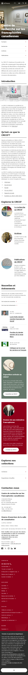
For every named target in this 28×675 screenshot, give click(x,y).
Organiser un (8, 620)
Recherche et (7, 598)
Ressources (7, 574)
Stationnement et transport (11, 612)
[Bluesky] (15, 548)
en (15, 3)
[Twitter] (5, 548)
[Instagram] (8, 548)
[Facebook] (2, 548)
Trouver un (6, 569)
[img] (5, 3)
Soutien (6, 577)
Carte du (6, 615)
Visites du (6, 610)
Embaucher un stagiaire (9, 571)
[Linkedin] (12, 548)
